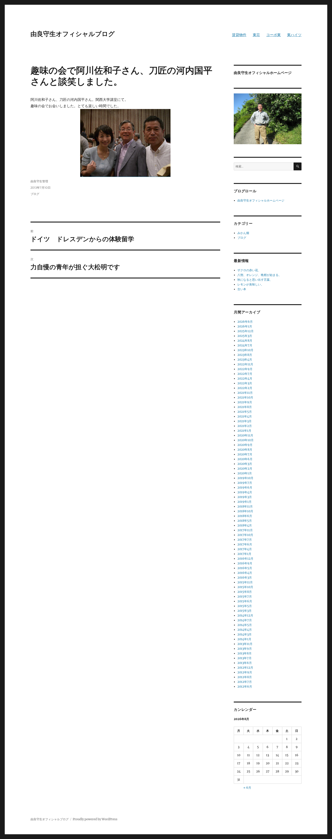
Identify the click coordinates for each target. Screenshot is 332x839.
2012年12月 (245, 668)
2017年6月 (244, 544)
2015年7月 (244, 596)
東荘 (256, 35)
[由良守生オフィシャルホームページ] (268, 119)
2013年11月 (245, 644)
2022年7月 (244, 374)
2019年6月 (244, 487)
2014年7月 (244, 620)
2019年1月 (244, 502)
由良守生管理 (39, 181)
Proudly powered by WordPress (95, 819)
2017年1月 (244, 554)
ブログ (34, 194)
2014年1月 (244, 639)
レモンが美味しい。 (250, 284)
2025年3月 (244, 336)
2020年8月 (244, 450)
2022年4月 (244, 378)
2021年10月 (245, 397)
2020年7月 (244, 454)
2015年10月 (245, 587)
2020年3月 (244, 464)
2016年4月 (244, 573)
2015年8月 (244, 592)
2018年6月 (244, 516)
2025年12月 (245, 331)
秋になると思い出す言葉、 (255, 280)
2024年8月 (244, 341)
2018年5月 (244, 521)
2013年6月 (244, 663)
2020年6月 (245, 459)
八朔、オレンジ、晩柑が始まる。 (259, 275)
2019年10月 (245, 478)
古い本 (241, 289)
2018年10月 (245, 511)
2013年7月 (244, 658)
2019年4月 (244, 492)
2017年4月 (244, 549)
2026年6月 (245, 322)
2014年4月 (244, 630)
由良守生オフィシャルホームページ (260, 200)
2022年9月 (245, 369)
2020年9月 (245, 445)
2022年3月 (244, 383)
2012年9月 (244, 672)
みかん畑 (243, 233)
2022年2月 (244, 388)
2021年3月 (244, 421)
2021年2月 (244, 426)
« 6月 (247, 788)
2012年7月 (244, 682)
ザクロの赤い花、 (249, 270)
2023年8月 (244, 355)
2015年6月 (244, 601)
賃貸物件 (239, 35)
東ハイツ (294, 35)
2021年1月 (244, 431)
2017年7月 (244, 540)
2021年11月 (245, 393)
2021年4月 (244, 416)
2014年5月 (244, 625)
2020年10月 (245, 440)
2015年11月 (245, 582)
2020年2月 (244, 468)
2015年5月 (244, 606)
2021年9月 (244, 402)
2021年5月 (244, 412)
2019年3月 (244, 497)
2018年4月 (244, 525)
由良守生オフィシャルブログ (72, 34)
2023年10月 (245, 350)
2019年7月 (244, 483)
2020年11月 (245, 435)
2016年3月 (244, 577)
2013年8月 (244, 653)
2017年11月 (245, 530)
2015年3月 (244, 611)
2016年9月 (244, 563)
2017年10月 (245, 535)
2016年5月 (244, 568)
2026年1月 (244, 326)
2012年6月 (244, 686)
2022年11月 (245, 364)
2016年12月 (245, 559)
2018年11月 (245, 506)
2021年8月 (244, 407)
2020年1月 (244, 473)
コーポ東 (273, 35)
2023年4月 (244, 360)
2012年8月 (244, 677)
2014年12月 (245, 615)
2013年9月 (244, 649)
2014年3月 (244, 634)
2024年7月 (244, 345)
